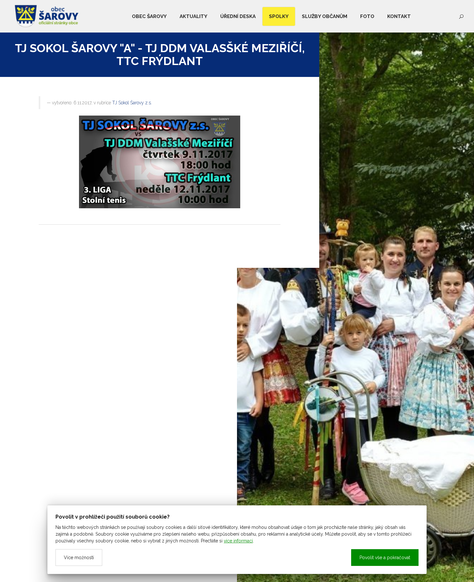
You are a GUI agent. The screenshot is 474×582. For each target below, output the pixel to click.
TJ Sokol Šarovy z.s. (132, 102)
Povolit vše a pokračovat (385, 557)
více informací (238, 540)
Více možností (79, 557)
